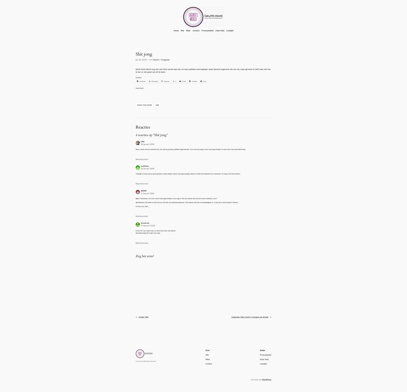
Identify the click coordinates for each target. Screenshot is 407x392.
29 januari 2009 (147, 169)
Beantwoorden (142, 159)
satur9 (143, 191)
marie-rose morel (144, 105)
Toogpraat (165, 60)
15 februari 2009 (148, 226)
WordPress (266, 380)
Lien (142, 141)
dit (246, 69)
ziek (157, 105)
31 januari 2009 (147, 193)
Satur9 (156, 60)
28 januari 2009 (147, 144)
